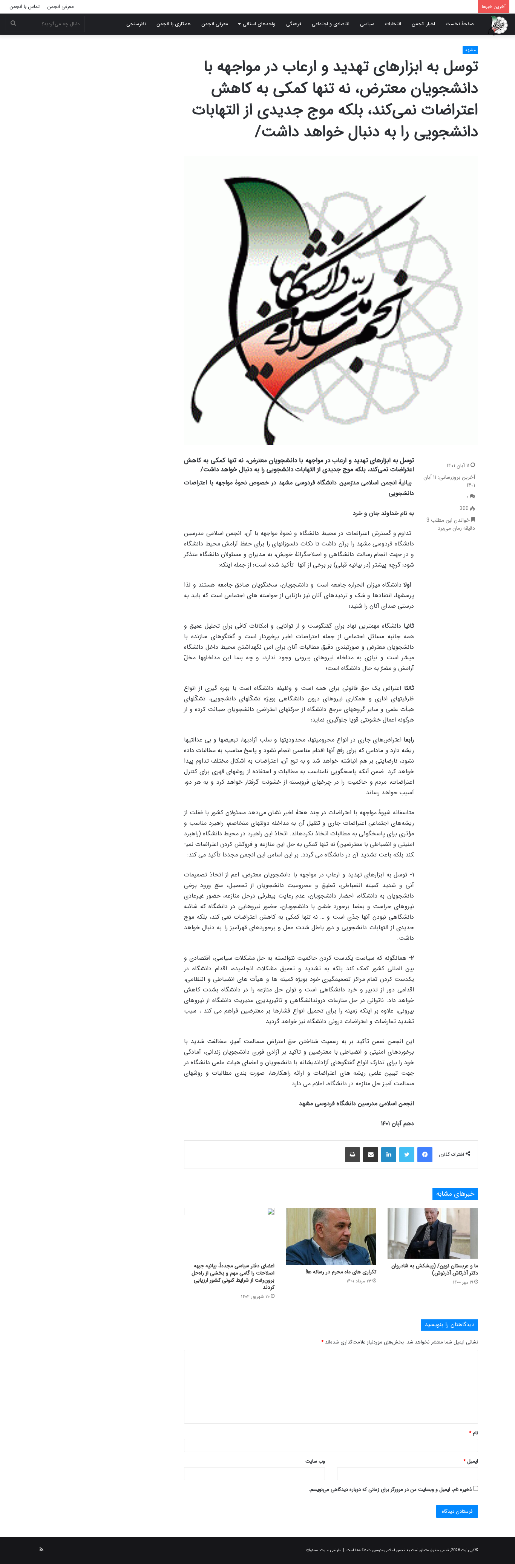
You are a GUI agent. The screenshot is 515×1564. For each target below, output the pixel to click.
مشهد (470, 50)
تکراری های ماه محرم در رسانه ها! (341, 1272)
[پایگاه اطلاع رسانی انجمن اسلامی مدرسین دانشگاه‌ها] (498, 25)
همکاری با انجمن (173, 24)
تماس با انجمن (24, 7)
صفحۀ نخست (460, 24)
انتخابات (393, 24)
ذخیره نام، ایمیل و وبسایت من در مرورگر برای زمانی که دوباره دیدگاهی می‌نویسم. (390, 1490)
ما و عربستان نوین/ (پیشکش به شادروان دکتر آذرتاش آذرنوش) (434, 1269)
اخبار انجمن (423, 24)
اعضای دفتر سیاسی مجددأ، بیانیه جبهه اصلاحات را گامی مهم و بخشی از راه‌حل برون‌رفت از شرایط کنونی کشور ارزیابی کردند (233, 1276)
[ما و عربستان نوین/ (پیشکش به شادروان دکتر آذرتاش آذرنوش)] (433, 1233)
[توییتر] (406, 1154)
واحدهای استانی (259, 24)
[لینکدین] (388, 1154)
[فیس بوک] (424, 1154)
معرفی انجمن (60, 7)
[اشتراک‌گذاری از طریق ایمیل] (370, 1154)
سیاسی (367, 24)
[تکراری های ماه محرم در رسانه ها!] (331, 1236)
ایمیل (470, 1461)
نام (473, 1433)
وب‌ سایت (315, 1461)
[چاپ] (352, 1154)
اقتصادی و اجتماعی (330, 24)
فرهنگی (293, 24)
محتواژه (312, 1550)
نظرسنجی (136, 24)
